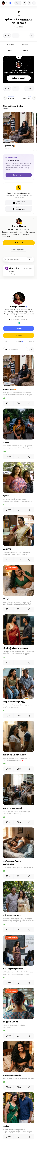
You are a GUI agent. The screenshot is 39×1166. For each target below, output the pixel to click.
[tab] (6, 108)
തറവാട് (10, 50)
